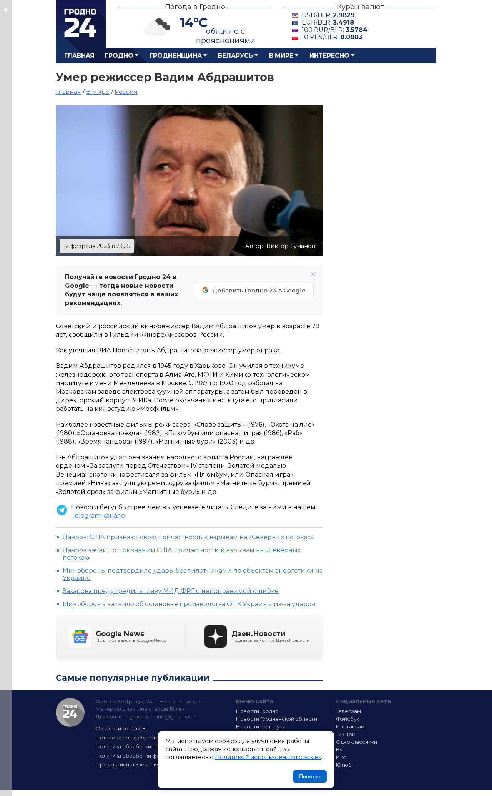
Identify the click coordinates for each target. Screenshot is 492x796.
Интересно (329, 55)
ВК (339, 749)
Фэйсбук (347, 719)
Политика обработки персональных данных (153, 746)
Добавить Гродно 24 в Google (259, 290)
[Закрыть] (313, 274)
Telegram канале (98, 515)
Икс (341, 757)
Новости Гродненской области (276, 719)
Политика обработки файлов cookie (143, 756)
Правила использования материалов (144, 764)
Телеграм (348, 711)
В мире (281, 55)
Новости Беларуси (261, 726)
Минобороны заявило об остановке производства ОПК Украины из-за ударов (189, 604)
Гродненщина (176, 55)
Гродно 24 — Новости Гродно (70, 712)
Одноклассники (356, 742)
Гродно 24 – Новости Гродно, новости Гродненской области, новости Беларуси (81, 24)
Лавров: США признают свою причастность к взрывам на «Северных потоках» (188, 537)
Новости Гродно (257, 711)
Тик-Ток (345, 734)
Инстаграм (350, 726)
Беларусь (235, 55)
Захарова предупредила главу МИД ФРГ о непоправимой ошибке (171, 591)
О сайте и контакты (121, 728)
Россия (126, 91)
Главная (79, 55)
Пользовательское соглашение (138, 738)
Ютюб (344, 765)
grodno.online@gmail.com (162, 716)
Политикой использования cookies (268, 757)
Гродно (119, 55)
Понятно (310, 776)
